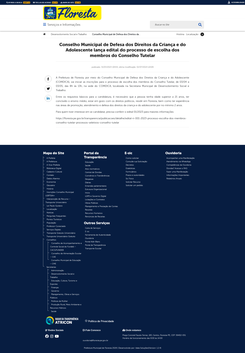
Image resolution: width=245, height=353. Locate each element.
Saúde (53, 311)
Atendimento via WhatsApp (178, 161)
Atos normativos (92, 169)
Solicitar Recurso (133, 182)
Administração (57, 270)
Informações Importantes (177, 175)
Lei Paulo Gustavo (55, 206)
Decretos (130, 165)
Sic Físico (130, 178)
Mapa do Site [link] (71, 2)
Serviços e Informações (63, 24)
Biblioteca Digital (54, 168)
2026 (114, 348)
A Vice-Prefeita (53, 165)
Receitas (88, 210)
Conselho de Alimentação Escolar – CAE (65, 255)
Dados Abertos (53, 178)
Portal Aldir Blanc (92, 242)
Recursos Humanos (94, 213)
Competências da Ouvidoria (178, 165)
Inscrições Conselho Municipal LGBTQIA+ (60, 194)
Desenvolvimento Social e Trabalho (69, 34)
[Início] (44, 34)
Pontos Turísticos (54, 219)
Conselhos (51, 240)
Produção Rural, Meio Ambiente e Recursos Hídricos (65, 306)
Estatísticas (130, 168)
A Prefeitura (52, 161)
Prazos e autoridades (135, 175)
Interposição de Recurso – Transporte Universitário (58, 200)
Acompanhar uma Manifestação (180, 158)
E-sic (87, 231)
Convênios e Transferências (97, 176)
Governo (55, 291)
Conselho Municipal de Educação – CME (65, 262)
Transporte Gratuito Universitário (61, 233)
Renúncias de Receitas (95, 217)
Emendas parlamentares (95, 186)
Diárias (88, 182)
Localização (192, 34)
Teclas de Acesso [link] (46, 2)
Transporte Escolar (93, 248)
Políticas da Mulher (59, 301)
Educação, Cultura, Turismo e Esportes (63, 282)
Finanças (55, 287)
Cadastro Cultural (54, 172)
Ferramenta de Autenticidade (98, 235)
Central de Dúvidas (93, 172)
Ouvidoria (89, 238)
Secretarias (51, 267)
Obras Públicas (91, 203)
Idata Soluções (141, 348)
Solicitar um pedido (134, 185)
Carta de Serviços (93, 228)
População (51, 223)
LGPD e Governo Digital (95, 196)
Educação (89, 162)
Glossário (51, 185)
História (180, 34)
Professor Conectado (56, 226)
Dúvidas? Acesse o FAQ (176, 168)
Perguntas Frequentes (56, 216)
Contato (50, 175)
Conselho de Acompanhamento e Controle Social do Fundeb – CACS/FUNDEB (66, 246)
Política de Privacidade (100, 321)
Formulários (131, 172)
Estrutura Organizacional (96, 189)
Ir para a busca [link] (19, 2)
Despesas (89, 179)
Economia (51, 182)
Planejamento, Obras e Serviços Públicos (64, 296)
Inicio (87, 193)
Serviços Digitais (54, 230)
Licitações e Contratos (95, 199)
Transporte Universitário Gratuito (61, 236)
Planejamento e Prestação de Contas (101, 206)
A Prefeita (51, 158)
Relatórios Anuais (174, 178)
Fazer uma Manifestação (177, 172)
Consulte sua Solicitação (136, 161)
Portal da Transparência (95, 245)
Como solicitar (132, 158)
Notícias (50, 213)
